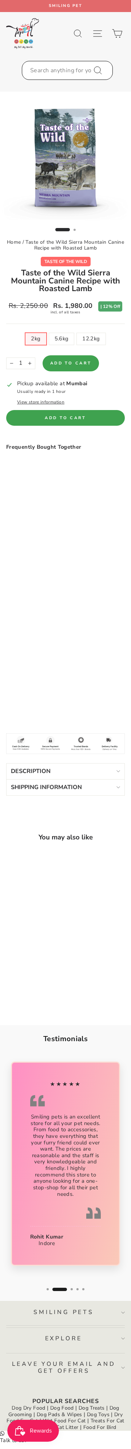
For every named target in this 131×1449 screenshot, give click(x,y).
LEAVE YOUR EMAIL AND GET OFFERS (64, 1367)
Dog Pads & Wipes (59, 1414)
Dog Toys (98, 1414)
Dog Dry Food (28, 1407)
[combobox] (67, 70)
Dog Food (62, 1407)
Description (31, 771)
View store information (40, 402)
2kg (35, 338)
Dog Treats (92, 1407)
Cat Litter (67, 1427)
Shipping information (46, 787)
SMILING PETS (63, 1312)
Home (14, 242)
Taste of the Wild (65, 261)
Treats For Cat (107, 1420)
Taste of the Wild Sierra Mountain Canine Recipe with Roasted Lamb (74, 245)
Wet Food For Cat (64, 1420)
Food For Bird (99, 1427)
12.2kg (91, 338)
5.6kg (62, 338)
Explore (64, 1338)
